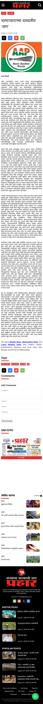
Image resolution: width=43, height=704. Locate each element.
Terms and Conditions (10, 688)
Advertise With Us (27, 694)
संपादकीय (10, 13)
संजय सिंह (23, 364)
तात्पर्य (3, 13)
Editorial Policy (9, 691)
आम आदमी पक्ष (15, 364)
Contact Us (32, 691)
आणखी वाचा (37, 496)
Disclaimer (24, 688)
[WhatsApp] (22, 38)
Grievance (13, 694)
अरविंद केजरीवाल (6, 364)
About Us (35, 688)
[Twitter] (4, 38)
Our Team (21, 691)
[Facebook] (10, 38)
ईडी (28, 364)
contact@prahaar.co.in (25, 597)
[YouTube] (19, 601)
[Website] (14, 601)
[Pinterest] (16, 38)
